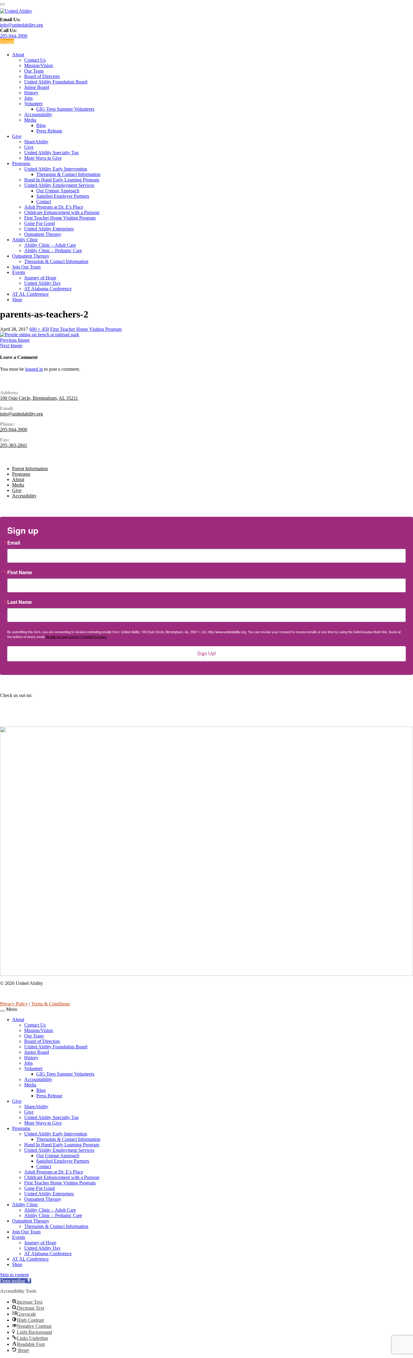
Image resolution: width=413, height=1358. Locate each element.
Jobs (28, 98)
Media (30, 119)
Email (13, 542)
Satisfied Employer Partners (62, 196)
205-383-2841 (13, 445)
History (31, 92)
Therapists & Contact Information (68, 174)
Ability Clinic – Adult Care (50, 245)
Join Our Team (26, 266)
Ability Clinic (25, 239)
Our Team (34, 70)
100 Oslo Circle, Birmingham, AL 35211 (39, 398)
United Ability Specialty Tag (51, 152)
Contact (43, 201)
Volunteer (33, 103)
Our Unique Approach (57, 190)
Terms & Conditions (50, 1003)
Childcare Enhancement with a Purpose (61, 212)
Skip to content (14, 1274)
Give (16, 136)
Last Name (19, 602)
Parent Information (30, 468)
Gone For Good (39, 223)
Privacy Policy (14, 1003)
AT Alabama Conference (48, 288)
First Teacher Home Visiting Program (60, 217)
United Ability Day (42, 283)
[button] (15, 1280)
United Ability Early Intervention (55, 168)
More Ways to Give (43, 158)
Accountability (38, 114)
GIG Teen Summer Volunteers (65, 109)
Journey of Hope (40, 277)
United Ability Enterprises (49, 228)
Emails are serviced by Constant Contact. (76, 636)
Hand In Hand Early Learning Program (61, 179)
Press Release (49, 130)
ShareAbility (36, 141)
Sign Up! (206, 653)
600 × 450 (39, 329)
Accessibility (24, 495)
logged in (34, 369)
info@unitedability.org (21, 25)
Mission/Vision (38, 65)
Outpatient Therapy (42, 234)
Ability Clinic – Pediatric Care (53, 250)
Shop (17, 299)
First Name (19, 572)
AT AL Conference (30, 294)
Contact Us (35, 60)
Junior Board (36, 87)
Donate (7, 41)
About (18, 54)
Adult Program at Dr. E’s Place (53, 207)
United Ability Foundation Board (55, 81)
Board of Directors (42, 76)
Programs (21, 163)
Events (18, 272)
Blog (41, 125)
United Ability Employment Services (59, 185)
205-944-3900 (13, 35)
